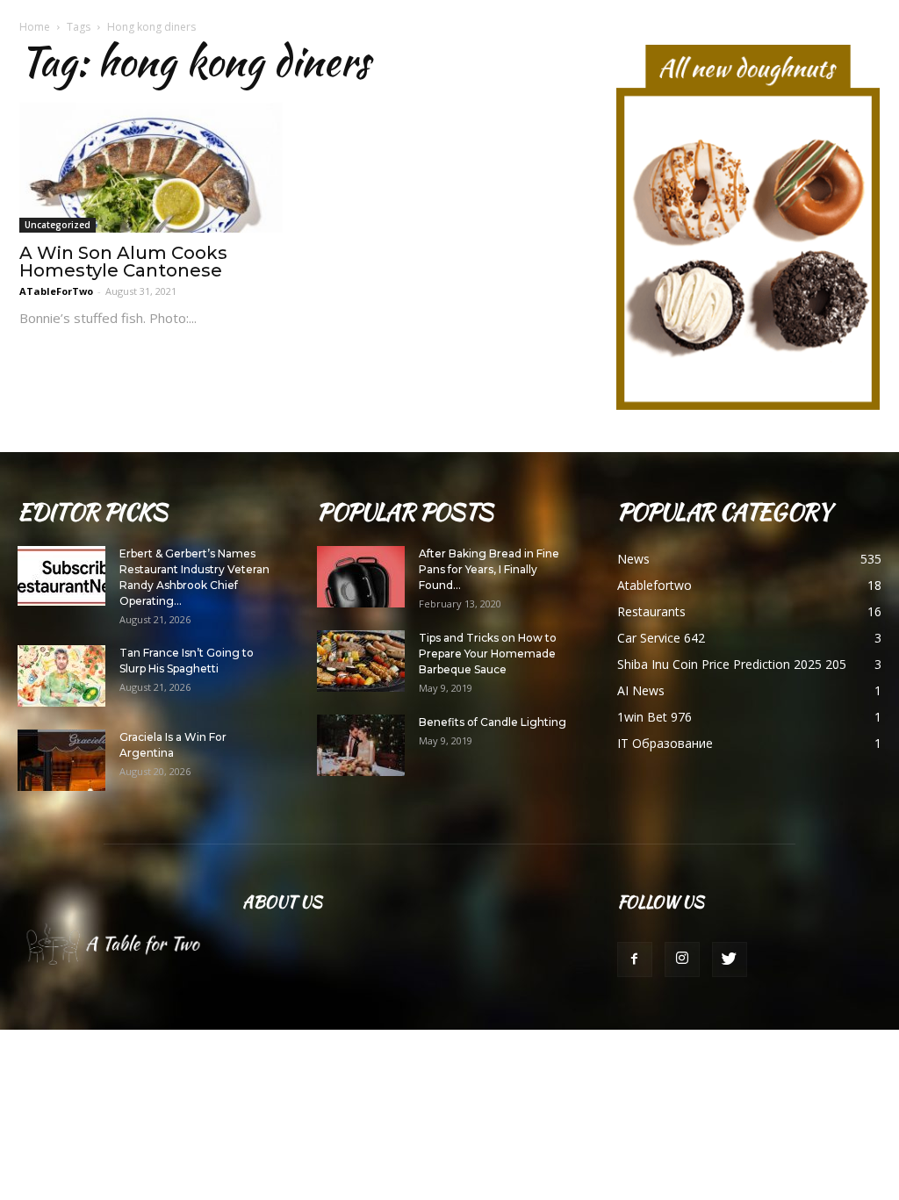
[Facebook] (634, 959)
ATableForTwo (56, 291)
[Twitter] (729, 959)
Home (34, 26)
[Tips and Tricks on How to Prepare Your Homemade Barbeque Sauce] (361, 661)
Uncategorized (57, 225)
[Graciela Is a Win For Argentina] (61, 760)
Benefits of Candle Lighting (492, 722)
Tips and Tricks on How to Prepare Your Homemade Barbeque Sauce (488, 653)
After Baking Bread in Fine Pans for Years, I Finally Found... (489, 569)
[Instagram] (682, 959)
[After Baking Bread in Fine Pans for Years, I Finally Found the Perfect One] (361, 576)
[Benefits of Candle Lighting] (361, 745)
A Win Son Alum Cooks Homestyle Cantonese (123, 261)
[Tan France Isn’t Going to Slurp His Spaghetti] (61, 676)
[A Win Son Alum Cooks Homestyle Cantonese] (151, 168)
